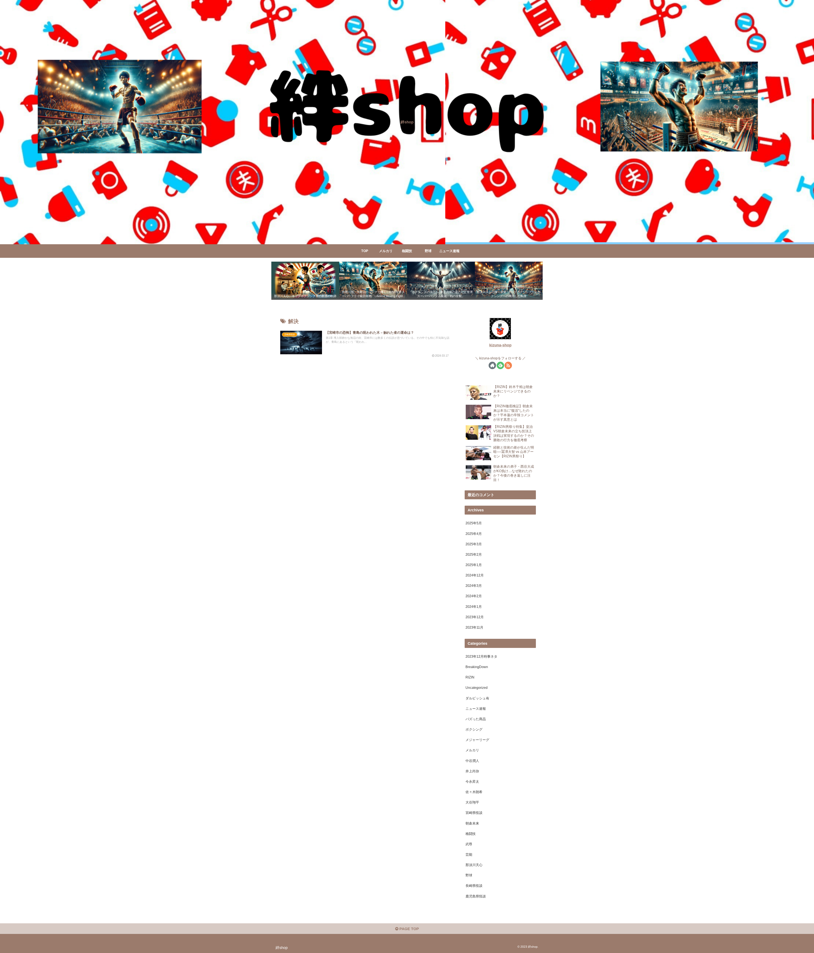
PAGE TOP (408, 929)
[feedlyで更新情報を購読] (500, 365)
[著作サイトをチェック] (492, 365)
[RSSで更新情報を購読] (508, 365)
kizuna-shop (500, 345)
